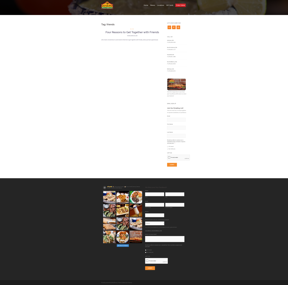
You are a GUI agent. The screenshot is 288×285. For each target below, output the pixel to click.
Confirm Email (168, 207)
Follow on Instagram (123, 245)
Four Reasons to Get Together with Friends (132, 32)
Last (166, 197)
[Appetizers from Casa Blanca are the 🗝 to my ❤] (122, 237)
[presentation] (178, 157)
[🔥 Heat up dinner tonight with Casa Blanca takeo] (136, 237)
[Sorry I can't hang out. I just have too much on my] (136, 197)
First (146, 197)
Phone (147, 211)
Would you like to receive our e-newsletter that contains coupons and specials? (176, 141)
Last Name (170, 132)
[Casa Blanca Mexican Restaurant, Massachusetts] (107, 5)
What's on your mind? (151, 234)
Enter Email (148, 207)
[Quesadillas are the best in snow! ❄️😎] (136, 223)
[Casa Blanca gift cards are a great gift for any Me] (122, 223)
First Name (170, 124)
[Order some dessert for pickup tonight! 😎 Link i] (109, 223)
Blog (132, 29)
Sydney (124, 282)
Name (147, 190)
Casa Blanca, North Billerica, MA (153, 230)
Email (168, 116)
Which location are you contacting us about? (157, 219)
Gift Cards (169, 5)
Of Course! (149, 250)
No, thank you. (172, 149)
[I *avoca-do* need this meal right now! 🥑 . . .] (109, 210)
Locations (160, 5)
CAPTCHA (169, 153)
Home (146, 5)
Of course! (171, 146)
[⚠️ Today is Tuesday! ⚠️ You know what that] (122, 210)
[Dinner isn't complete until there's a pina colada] (136, 210)
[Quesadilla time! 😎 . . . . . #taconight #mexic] (109, 197)
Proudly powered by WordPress (109, 282)
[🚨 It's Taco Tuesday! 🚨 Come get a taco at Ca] (109, 237)
